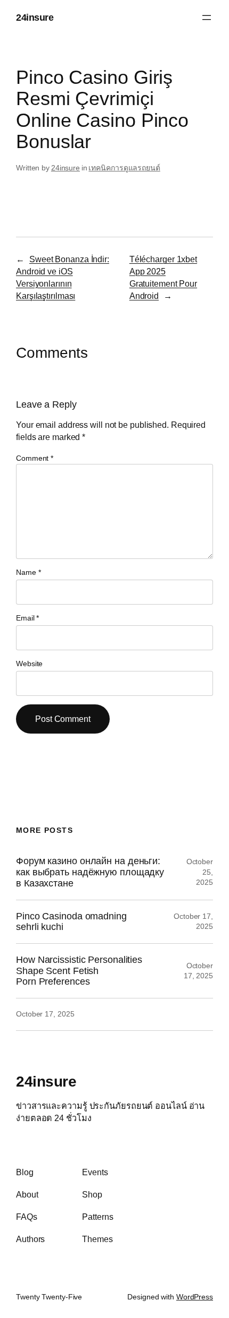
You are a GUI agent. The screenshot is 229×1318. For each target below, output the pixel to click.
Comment (34, 458)
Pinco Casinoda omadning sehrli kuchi (71, 922)
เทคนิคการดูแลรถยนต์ (124, 167)
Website (29, 663)
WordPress (194, 1297)
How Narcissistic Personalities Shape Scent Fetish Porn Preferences (79, 970)
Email (27, 618)
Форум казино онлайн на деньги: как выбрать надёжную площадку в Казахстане (90, 872)
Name (28, 572)
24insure (34, 17)
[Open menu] (206, 17)
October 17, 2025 (45, 1014)
